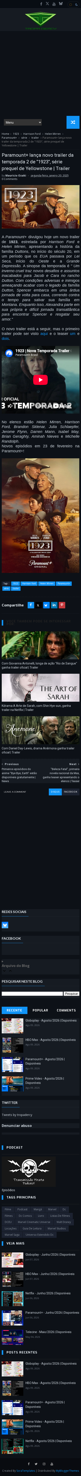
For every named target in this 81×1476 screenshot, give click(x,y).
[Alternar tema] (73, 5)
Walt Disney (64, 1222)
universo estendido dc (40, 1235)
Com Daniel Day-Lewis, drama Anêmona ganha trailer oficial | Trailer (38, 750)
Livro (41, 1216)
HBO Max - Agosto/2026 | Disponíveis (50, 1040)
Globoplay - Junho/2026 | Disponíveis (50, 1254)
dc (64, 1209)
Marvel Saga (12, 1235)
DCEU (8, 1222)
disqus (55, 792)
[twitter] (36, 1464)
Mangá (38, 1209)
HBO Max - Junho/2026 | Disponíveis (50, 1274)
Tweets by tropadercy (17, 1115)
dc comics (25, 1216)
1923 (16, 134)
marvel (52, 1209)
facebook (70, 792)
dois (5, 338)
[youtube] (54, 4)
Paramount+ (9, 138)
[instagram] (44, 1464)
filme (8, 1209)
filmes (9, 1216)
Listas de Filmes (60, 1216)
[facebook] (41, 4)
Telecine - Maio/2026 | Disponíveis (48, 1332)
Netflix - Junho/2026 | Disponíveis (48, 1293)
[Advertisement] (40, 73)
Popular (40, 1010)
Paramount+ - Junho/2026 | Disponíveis (52, 1312)
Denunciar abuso (17, 1125)
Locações (10, 1228)
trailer (35, 138)
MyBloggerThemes (67, 1471)
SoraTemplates (25, 1471)
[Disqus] (40, 849)
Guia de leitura (32, 1228)
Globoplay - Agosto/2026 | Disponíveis (51, 1020)
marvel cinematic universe (34, 1222)
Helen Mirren (53, 134)
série (24, 138)
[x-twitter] (47, 4)
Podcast (22, 1209)
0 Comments (9, 179)
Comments (66, 1010)
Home (5, 134)
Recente (14, 1010)
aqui (44, 333)
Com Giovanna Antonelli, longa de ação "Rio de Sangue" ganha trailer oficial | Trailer (39, 665)
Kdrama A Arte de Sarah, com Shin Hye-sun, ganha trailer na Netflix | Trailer (36, 708)
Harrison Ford (32, 134)
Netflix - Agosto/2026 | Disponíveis (48, 1441)
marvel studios (57, 1228)
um (72, 333)
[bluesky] (61, 4)
